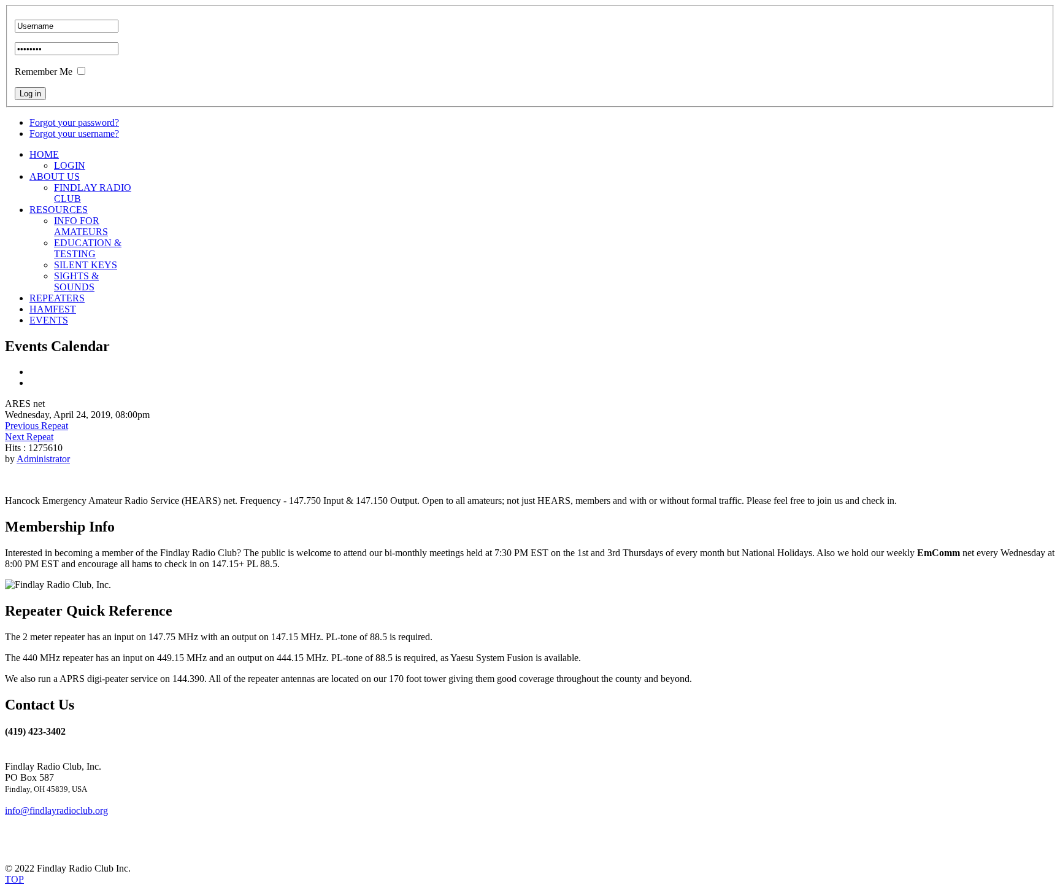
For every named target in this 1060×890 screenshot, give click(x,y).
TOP (14, 879)
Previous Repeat (36, 425)
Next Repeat (29, 436)
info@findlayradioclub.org (56, 810)
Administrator (43, 459)
